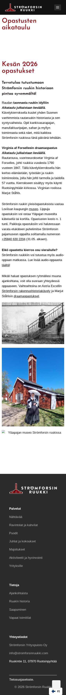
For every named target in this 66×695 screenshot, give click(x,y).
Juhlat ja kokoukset (22, 541)
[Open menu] (57, 7)
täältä (5, 265)
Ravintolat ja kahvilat (23, 525)
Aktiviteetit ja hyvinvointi (26, 558)
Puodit (13, 533)
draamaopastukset (26, 296)
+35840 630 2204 (13, 239)
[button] (55, 691)
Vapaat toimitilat (20, 618)
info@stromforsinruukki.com (28, 653)
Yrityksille (16, 566)
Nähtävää (15, 517)
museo (33, 209)
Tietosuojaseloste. (21, 679)
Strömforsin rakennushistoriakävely (26, 291)
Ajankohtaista (18, 593)
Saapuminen (17, 609)
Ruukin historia (19, 601)
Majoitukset (17, 549)
